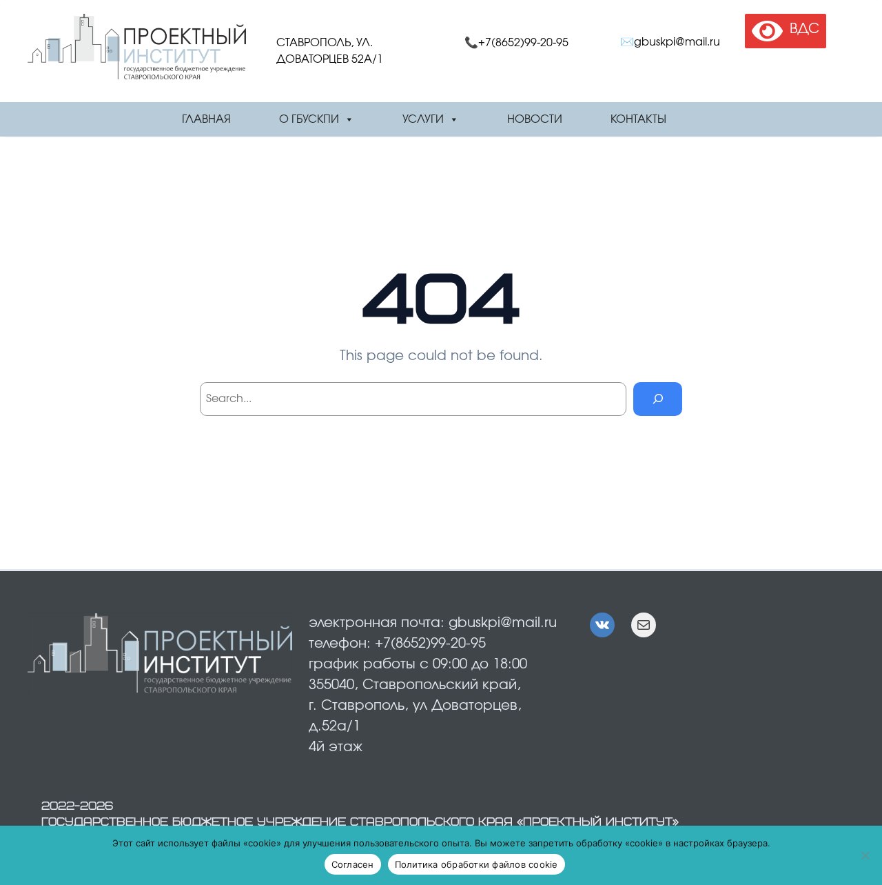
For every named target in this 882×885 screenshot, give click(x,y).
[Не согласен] (865, 855)
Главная (206, 119)
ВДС (801, 29)
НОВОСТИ (534, 119)
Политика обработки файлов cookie (476, 864)
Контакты (638, 119)
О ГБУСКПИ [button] (309, 119)
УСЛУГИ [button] (423, 119)
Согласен (352, 864)
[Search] (657, 399)
